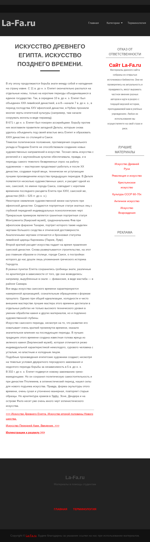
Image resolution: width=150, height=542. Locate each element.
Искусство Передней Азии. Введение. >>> (32, 425)
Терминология (137, 22)
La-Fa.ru (31, 535)
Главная (93, 22)
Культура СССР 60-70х (126, 194)
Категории (113, 22)
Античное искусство (126, 201)
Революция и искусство (127, 175)
